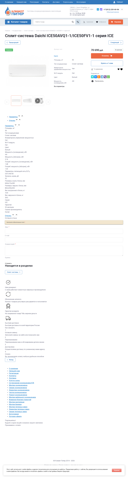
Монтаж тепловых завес (18, 407)
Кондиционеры (17, 30)
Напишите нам (21, 2)
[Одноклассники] (98, 76)
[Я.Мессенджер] (92, 76)
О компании (9, 2)
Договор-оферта (15, 416)
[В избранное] (120, 69)
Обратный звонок (113, 12)
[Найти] (72, 21)
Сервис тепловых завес (18, 412)
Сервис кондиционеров (18, 388)
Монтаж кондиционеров (18, 385)
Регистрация (34, 2)
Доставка (56, 2)
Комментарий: (10, 244)
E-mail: (7, 235)
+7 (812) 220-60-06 (111, 9)
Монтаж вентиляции (16, 402)
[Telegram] (102, 76)
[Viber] (105, 76)
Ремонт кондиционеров (18, 395)
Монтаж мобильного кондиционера (22, 397)
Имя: (7, 227)
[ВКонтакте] (95, 76)
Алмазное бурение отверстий (20, 400)
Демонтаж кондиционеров (19, 390)
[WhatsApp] (108, 76)
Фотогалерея (81, 2)
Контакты (45, 2)
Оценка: (7, 258)
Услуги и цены (68, 2)
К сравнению (98, 69)
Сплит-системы (29, 30)
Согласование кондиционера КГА (21, 383)
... (89, 2)
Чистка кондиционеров (18, 392)
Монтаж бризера (15, 404)
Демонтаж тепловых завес (19, 409)
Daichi (56, 56)
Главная (7, 30)
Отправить (8, 263)
